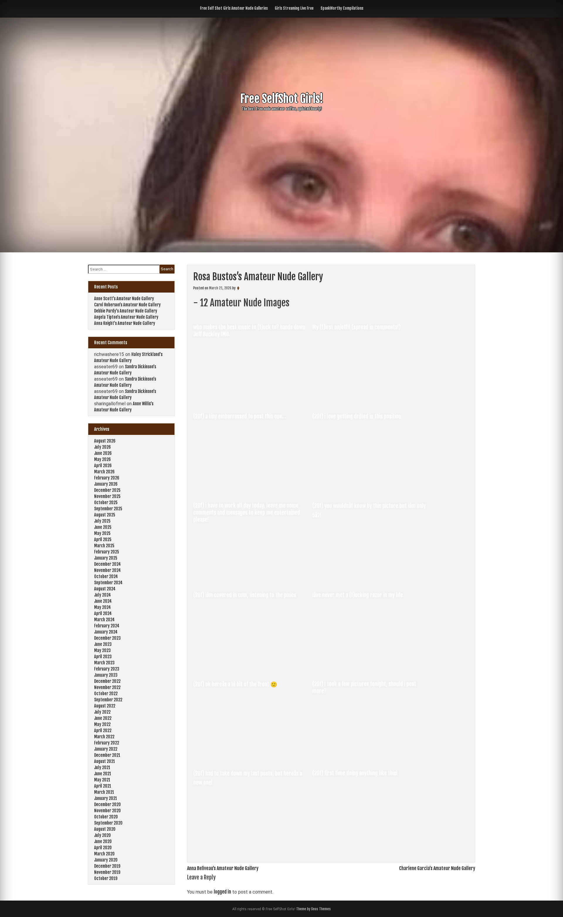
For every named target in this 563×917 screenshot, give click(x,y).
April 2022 (102, 730)
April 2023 (103, 656)
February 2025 (106, 551)
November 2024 (107, 570)
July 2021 (102, 767)
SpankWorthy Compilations (341, 8)
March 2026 (104, 471)
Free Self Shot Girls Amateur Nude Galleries (234, 8)
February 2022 (106, 742)
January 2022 (105, 749)
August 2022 (104, 705)
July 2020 (102, 835)
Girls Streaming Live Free (294, 8)
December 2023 (107, 638)
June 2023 (103, 644)
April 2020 (103, 847)
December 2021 (107, 755)
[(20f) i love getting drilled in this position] (370, 491)
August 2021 (104, 761)
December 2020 (107, 804)
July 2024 (102, 594)
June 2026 (103, 453)
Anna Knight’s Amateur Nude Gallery (124, 323)
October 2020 (106, 816)
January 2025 (105, 557)
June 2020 (103, 841)
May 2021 (102, 779)
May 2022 (102, 724)
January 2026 (106, 484)
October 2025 (106, 502)
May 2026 (102, 459)
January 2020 (106, 859)
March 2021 (104, 792)
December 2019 (107, 866)
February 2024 (106, 625)
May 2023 (102, 650)
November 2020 (107, 810)
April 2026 (103, 465)
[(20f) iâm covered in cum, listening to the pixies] (252, 669)
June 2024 (103, 601)
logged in (222, 892)
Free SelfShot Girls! (281, 99)
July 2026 (102, 447)
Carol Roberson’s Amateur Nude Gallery (127, 304)
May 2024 (102, 607)
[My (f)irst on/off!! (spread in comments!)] (370, 401)
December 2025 (107, 490)
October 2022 (106, 693)
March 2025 (104, 545)
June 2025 (102, 527)
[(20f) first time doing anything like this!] (370, 847)
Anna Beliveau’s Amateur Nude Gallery (222, 868)
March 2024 (104, 619)
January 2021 (105, 798)
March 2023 (104, 662)
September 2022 (108, 699)
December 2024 (107, 564)
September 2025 (108, 508)
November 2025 (107, 496)
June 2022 (102, 718)
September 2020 (108, 822)
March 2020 (104, 853)
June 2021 (102, 773)
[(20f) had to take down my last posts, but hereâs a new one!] (252, 847)
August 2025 (104, 514)
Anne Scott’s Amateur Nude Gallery (124, 298)
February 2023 (106, 668)
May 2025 (102, 533)
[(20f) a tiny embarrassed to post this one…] (252, 491)
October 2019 (105, 878)
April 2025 (102, 539)
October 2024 (106, 576)
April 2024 (103, 613)
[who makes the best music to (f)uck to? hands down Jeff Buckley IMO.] (252, 401)
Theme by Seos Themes (313, 909)
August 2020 (105, 829)
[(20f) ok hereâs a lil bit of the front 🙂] (252, 758)
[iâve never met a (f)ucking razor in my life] (370, 669)
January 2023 (106, 675)
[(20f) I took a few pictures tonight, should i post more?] (370, 758)
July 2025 (102, 521)
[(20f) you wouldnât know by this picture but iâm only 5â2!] (370, 580)
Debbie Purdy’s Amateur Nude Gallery (125, 310)
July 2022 (102, 712)
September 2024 (108, 582)
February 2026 (106, 477)
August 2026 (105, 440)
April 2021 (102, 785)
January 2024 (106, 631)
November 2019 (107, 872)
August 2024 (105, 588)
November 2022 (107, 687)
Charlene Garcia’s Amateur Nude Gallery (437, 868)
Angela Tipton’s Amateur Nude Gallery (126, 317)
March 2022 (104, 736)
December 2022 (107, 681)
